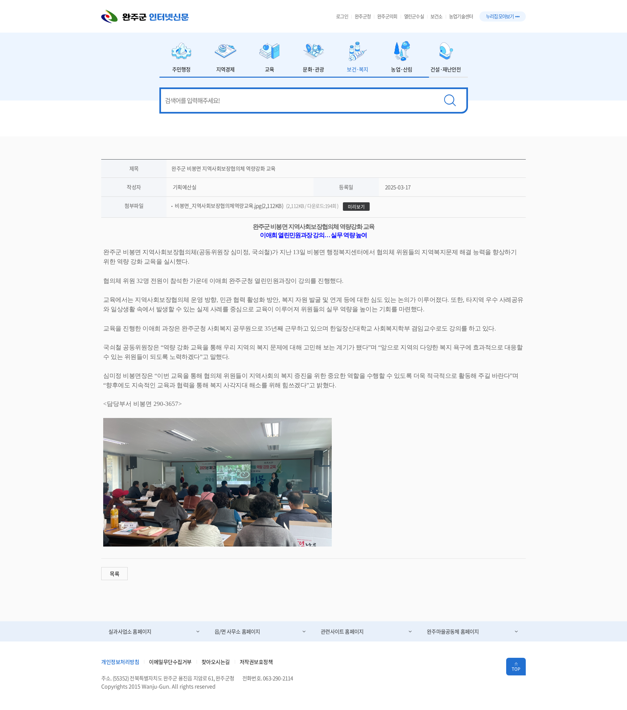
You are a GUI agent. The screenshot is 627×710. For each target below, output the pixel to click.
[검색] (450, 100)
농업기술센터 (461, 16)
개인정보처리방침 (120, 662)
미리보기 (356, 206)
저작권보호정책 (256, 662)
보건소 (436, 16)
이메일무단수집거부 (170, 662)
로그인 (342, 16)
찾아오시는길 (215, 662)
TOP (516, 669)
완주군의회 (387, 16)
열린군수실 (414, 16)
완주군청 (363, 16)
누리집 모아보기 (500, 16)
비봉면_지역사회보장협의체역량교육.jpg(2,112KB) (257, 205)
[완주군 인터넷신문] (145, 16)
